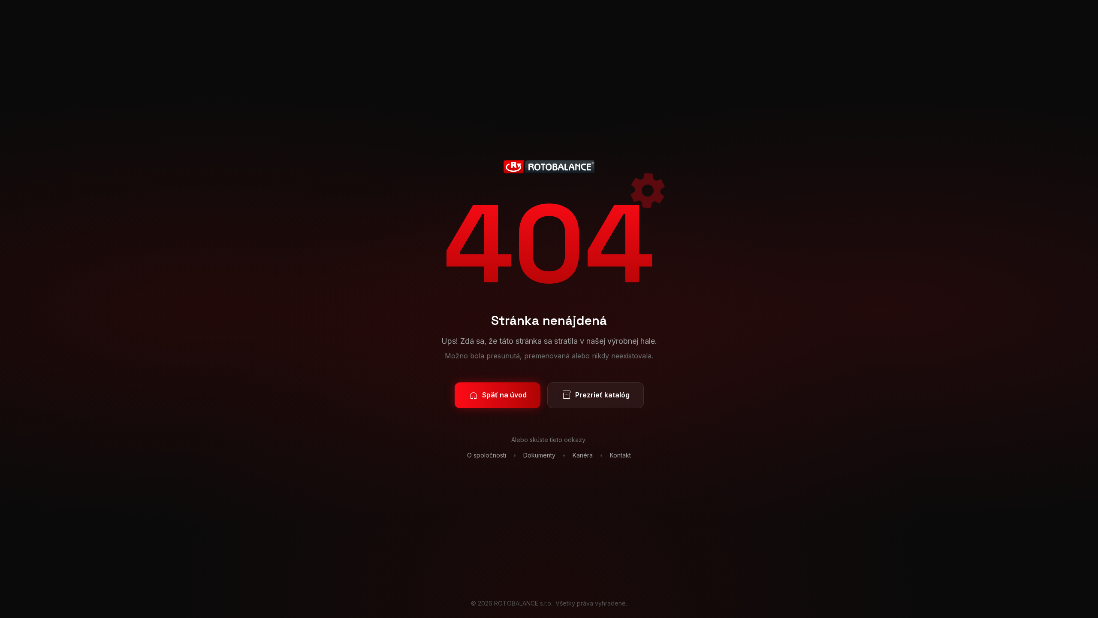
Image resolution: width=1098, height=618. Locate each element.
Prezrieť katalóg (595, 395)
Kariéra (583, 455)
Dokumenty (539, 455)
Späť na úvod (497, 395)
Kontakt (620, 455)
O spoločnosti (486, 455)
